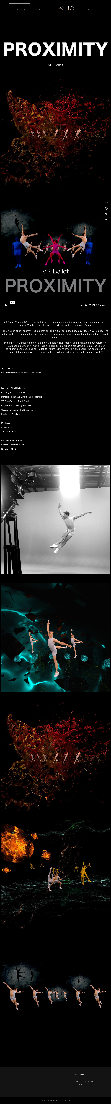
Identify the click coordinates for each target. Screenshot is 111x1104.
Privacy (78, 1084)
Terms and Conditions (84, 1081)
